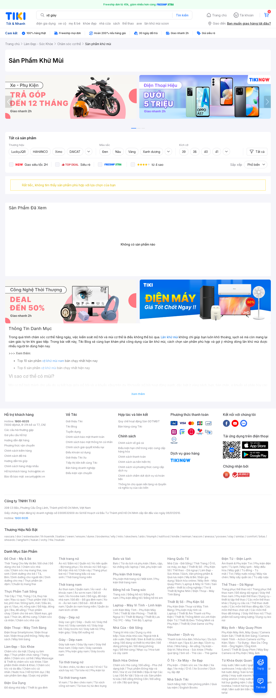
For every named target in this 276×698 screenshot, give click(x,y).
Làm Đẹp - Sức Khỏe (19, 646)
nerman (186, 536)
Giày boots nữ (73, 629)
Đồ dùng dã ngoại (246, 592)
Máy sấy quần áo (240, 577)
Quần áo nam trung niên (81, 606)
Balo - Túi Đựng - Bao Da (244, 642)
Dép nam (78, 647)
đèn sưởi (240, 665)
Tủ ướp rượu (261, 577)
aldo (142, 536)
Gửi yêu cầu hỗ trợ (15, 435)
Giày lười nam (67, 644)
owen (70, 536)
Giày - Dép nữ (69, 617)
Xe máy (179, 668)
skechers (131, 536)
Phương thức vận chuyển (19, 445)
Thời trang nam (70, 584)
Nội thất (131, 639)
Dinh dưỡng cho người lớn (27, 577)
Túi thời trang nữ (71, 662)
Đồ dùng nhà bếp (15, 687)
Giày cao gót (67, 622)
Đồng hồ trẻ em (153, 597)
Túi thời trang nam (72, 677)
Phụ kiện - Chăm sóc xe (182, 665)
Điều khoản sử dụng (78, 452)
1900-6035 (22, 421)
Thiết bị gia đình (38, 687)
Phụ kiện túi (98, 670)
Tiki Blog (71, 426)
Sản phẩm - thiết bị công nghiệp (192, 585)
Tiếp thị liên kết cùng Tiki (81, 462)
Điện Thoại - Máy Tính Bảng (25, 627)
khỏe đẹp (90, 23)
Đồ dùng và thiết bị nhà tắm (138, 642)
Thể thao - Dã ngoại (185, 570)
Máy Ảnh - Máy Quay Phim (242, 627)
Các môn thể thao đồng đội (246, 606)
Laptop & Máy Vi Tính (196, 584)
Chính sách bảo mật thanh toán (85, 436)
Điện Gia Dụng (15, 683)
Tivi (231, 573)
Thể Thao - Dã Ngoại (237, 584)
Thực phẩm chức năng (25, 654)
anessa (209, 536)
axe (139, 23)
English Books (189, 687)
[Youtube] (235, 423)
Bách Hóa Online (125, 660)
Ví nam (63, 682)
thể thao (128, 23)
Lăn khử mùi (169, 337)
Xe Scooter (200, 668)
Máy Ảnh (254, 653)
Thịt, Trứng (23, 596)
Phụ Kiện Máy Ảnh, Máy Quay (240, 632)
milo (120, 536)
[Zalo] (243, 423)
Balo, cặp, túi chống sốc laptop (138, 565)
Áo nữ (62, 563)
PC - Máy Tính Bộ (130, 620)
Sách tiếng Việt (176, 684)
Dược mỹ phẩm (38, 675)
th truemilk (47, 536)
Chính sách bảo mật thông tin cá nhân (89, 442)
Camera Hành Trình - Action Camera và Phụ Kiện (245, 639)
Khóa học (200, 639)
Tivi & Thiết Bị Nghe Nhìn (189, 589)
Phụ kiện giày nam (77, 651)
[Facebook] (226, 423)
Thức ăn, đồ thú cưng (24, 616)
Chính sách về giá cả (131, 442)
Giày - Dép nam (70, 640)
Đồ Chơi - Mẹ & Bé (17, 558)
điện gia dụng (46, 23)
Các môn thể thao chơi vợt (246, 608)
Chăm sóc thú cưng (125, 665)
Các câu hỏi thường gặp (19, 430)
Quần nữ (85, 563)
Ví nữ (98, 666)
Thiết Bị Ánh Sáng (246, 635)
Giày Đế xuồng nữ (83, 632)
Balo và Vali (122, 558)
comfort (252, 536)
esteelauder (31, 536)
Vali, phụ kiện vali (151, 566)
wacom (197, 536)
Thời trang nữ (69, 558)
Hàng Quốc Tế (178, 558)
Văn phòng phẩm (198, 684)
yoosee (221, 536)
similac (240, 536)
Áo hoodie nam (75, 596)
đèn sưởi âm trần (239, 689)
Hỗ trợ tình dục (35, 672)
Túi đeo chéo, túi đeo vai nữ (76, 666)
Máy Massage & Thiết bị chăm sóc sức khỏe (28, 660)
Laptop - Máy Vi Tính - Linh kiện (137, 605)
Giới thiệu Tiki (74, 421)
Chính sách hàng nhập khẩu (21, 466)
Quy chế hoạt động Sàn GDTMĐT (139, 421)
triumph (152, 536)
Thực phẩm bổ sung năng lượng (246, 615)
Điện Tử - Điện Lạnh (236, 558)
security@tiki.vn (35, 476)
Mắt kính (147, 579)
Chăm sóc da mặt (15, 651)
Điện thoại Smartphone (18, 632)
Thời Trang (200, 563)
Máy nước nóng (245, 573)
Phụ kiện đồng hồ (131, 597)
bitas (262, 536)
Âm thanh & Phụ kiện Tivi (237, 563)
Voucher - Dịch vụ (180, 634)
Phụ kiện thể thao (246, 596)
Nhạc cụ (142, 649)
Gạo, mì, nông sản (24, 606)
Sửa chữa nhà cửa (131, 635)
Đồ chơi (42, 563)
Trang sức (119, 594)
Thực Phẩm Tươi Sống (20, 591)
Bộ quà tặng (131, 682)
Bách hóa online (186, 580)
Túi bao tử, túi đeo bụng (92, 685)
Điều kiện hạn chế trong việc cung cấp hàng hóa (141, 449)
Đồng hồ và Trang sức (129, 590)
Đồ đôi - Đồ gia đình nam (86, 599)
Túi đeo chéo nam (80, 682)
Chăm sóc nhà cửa (27, 620)
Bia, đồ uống (18, 610)
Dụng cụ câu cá (239, 603)
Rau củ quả (18, 599)
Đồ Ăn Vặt (127, 675)
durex (90, 536)
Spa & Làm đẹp (193, 642)
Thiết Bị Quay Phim (244, 649)
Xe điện (204, 665)
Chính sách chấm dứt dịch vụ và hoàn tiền (141, 477)
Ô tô (188, 668)
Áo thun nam (66, 589)
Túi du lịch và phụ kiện (134, 563)
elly (113, 536)
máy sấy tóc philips (248, 668)
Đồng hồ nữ (135, 594)
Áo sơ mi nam (83, 592)
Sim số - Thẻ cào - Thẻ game (198, 653)
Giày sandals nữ (80, 625)
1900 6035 (21, 518)
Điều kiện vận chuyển (79, 473)
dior (18, 536)
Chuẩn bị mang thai (24, 584)
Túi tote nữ (81, 670)
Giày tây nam (85, 644)
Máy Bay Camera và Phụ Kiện (245, 651)
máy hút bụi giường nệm (244, 680)
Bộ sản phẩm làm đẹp (27, 673)
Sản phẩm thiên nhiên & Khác (26, 663)
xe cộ (62, 23)
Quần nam (82, 589)
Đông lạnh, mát (30, 603)
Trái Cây (9, 596)
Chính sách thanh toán (132, 456)
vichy (44, 539)
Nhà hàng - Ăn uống (188, 646)
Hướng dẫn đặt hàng (16, 440)
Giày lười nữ (91, 629)
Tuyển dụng (73, 431)
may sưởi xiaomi (241, 675)
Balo (116, 563)
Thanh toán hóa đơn (179, 639)
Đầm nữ (72, 563)
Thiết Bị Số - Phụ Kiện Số (185, 602)
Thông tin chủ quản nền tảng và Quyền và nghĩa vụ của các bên (142, 486)
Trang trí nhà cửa (123, 632)
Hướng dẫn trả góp (16, 461)
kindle (175, 536)
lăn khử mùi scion (156, 23)
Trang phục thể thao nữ (236, 589)
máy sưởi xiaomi (250, 679)
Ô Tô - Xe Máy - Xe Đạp (185, 660)
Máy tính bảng (21, 639)
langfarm (23, 539)
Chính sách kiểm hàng (18, 450)
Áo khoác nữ (88, 566)
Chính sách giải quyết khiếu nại (85, 447)
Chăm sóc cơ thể (23, 658)
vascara (9, 536)
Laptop (147, 620)
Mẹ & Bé (191, 577)
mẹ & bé (74, 23)
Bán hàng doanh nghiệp (80, 468)
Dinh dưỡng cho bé (23, 573)
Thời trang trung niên (79, 577)
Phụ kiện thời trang (127, 574)
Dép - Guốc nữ (86, 622)
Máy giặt (234, 570)
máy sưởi (227, 665)
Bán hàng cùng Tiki (130, 426)
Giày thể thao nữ (253, 613)
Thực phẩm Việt (37, 599)
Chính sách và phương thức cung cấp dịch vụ (141, 468)
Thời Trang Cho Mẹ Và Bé (20, 563)
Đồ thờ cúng (127, 649)
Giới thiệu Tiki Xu (76, 457)
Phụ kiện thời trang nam (136, 580)
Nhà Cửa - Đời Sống (128, 627)
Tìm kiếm (182, 15)
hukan (34, 539)
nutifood (164, 536)
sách (116, 23)
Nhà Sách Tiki (177, 679)
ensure (80, 536)
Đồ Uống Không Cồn (135, 679)
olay (231, 536)
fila (51, 539)
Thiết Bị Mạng (134, 616)
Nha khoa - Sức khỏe (190, 649)
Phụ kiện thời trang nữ (126, 579)
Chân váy (85, 570)
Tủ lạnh (233, 566)
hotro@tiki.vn (36, 471)
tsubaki (60, 539)
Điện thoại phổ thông (24, 635)
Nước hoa (18, 672)
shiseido (9, 539)
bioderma (103, 536)
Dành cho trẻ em (23, 613)
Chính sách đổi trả (15, 455)
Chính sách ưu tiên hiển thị (134, 461)
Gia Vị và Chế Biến (131, 672)
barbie (60, 536)
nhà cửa (105, 23)
